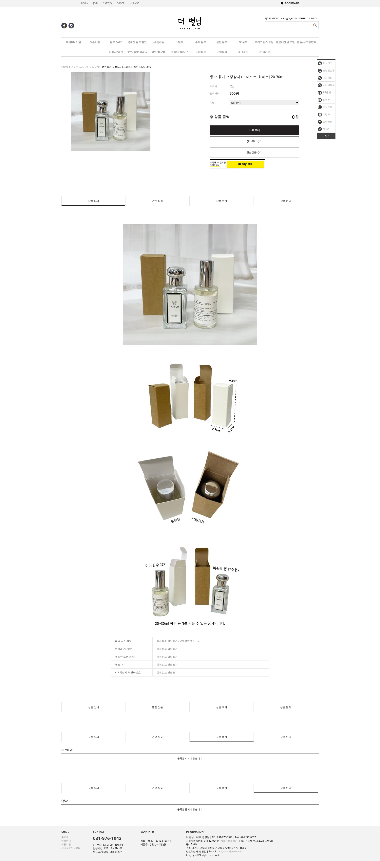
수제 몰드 (200, 42)
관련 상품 (157, 200)
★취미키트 (264, 52)
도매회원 (201, 52)
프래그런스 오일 (264, 42)
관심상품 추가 (254, 152)
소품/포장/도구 (179, 52)
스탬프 (179, 42)
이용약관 (66, 844)
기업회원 (222, 52)
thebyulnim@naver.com (230, 851)
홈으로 (64, 837)
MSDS (326, 129)
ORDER (120, 3)
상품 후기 (221, 200)
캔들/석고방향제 (306, 42)
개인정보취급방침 (70, 848)
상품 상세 (93, 200)
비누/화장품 (158, 52)
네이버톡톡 (328, 85)
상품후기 (327, 99)
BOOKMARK (292, 3)
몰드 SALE (116, 42)
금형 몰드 (221, 42)
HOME (64, 67)
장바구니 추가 (254, 141)
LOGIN (84, 3)
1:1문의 (326, 92)
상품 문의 (285, 200)
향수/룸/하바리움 (137, 52)
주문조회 (327, 107)
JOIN (95, 3)
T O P (326, 135)
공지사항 (327, 77)
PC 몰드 (242, 42)
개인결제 (243, 52)
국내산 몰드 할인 (137, 42)
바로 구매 (254, 130)
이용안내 (66, 840)
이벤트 (326, 114)
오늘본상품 (328, 70)
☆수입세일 (158, 42)
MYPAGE (134, 3)
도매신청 (327, 121)
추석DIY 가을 (73, 42)
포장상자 (94, 67)
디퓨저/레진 (116, 52)
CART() (107, 3)
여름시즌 (95, 42)
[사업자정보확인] (229, 840)
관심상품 (327, 63)
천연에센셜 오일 (285, 42)
